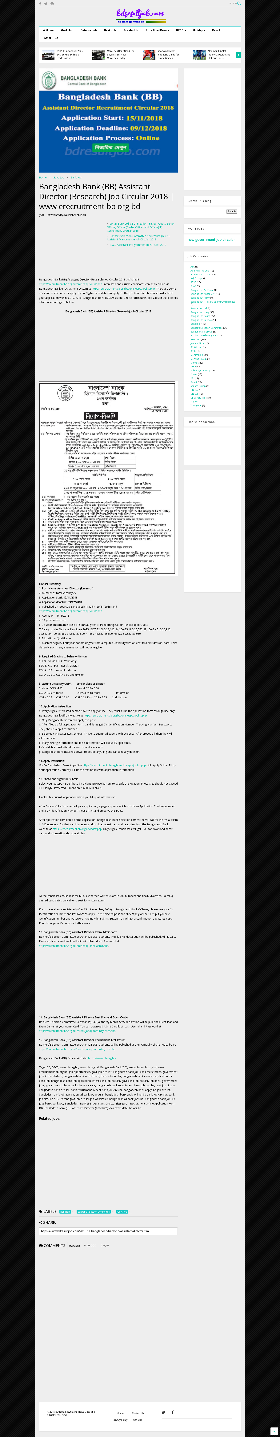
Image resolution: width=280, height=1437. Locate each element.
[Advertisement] (71, 248)
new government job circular (211, 239)
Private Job (130, 30)
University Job (197, 397)
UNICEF (194, 393)
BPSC (179, 30)
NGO (193, 366)
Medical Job (196, 355)
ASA (192, 266)
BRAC (193, 286)
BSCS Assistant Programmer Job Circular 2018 (138, 245)
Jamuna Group (198, 343)
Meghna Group (198, 359)
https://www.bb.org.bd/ (102, 1058)
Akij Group (196, 278)
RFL (192, 378)
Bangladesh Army (200, 297)
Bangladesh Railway (201, 320)
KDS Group (196, 347)
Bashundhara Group (201, 331)
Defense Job (89, 30)
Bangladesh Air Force (202, 290)
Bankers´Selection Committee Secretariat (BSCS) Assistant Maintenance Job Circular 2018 (138, 237)
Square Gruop (198, 386)
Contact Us (138, 1413)
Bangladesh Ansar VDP (202, 294)
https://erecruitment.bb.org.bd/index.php (77, 829)
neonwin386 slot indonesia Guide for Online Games (168, 54)
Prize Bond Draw (156, 30)
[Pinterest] (52, 3)
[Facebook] (40, 3)
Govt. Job (67, 30)
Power (193, 374)
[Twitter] (46, 3)
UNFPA (194, 390)
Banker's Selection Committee (206, 327)
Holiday (198, 30)
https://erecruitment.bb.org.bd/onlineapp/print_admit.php (73, 946)
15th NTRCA (50, 37)
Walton (194, 401)
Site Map (137, 1420)
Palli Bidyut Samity (200, 370)
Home (49, 30)
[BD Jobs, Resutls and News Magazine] (140, 21)
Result (216, 30)
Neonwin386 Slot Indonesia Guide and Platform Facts (219, 54)
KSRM (193, 351)
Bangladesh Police (200, 316)
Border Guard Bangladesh (204, 335)
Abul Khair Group (199, 270)
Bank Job (110, 30)
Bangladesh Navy (199, 312)
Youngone (196, 405)
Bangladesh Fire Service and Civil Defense (212, 301)
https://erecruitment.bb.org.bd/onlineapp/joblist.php (70, 284)
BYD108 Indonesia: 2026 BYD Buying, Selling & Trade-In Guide (70, 54)
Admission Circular (200, 274)
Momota (195, 362)
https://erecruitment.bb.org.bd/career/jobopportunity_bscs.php (77, 1031)
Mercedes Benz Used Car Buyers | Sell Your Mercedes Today (120, 54)
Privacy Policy (120, 1420)
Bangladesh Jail (198, 308)
